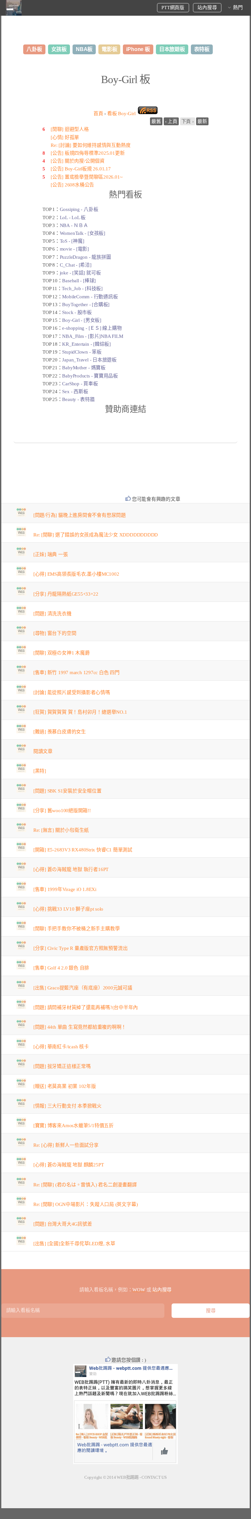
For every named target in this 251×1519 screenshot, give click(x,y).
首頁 (98, 113)
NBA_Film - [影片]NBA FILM (92, 336)
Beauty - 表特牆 (78, 399)
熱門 (238, 7)
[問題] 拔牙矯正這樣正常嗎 (62, 1066)
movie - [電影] (74, 249)
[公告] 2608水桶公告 (72, 184)
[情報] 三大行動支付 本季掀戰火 (67, 1106)
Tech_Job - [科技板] (82, 288)
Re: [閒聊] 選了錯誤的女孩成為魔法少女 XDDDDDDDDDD (95, 534)
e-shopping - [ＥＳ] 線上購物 (92, 328)
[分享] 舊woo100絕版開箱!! (62, 810)
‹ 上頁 (171, 121)
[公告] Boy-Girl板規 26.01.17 (81, 168)
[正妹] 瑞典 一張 (50, 554)
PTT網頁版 (172, 7)
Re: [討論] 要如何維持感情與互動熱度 (90, 145)
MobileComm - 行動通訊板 (90, 296)
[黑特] (39, 771)
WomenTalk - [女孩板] (82, 233)
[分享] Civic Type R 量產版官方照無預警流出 (80, 948)
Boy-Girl (121, 113)
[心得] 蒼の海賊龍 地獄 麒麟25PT (68, 1164)
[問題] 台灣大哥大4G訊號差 (62, 1224)
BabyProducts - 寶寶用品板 (90, 375)
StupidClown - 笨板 (81, 352)
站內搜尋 (207, 7)
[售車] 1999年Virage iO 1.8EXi (64, 889)
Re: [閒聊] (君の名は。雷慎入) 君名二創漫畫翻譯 (85, 1184)
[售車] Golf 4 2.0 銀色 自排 (61, 967)
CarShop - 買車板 (80, 383)
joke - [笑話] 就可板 (80, 272)
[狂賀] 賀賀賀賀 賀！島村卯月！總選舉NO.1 (80, 712)
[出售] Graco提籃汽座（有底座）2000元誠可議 (82, 987)
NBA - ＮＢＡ (74, 225)
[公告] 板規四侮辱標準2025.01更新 (88, 153)
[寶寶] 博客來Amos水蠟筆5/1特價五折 (73, 1125)
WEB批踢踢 (128, 1477)
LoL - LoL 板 (73, 217)
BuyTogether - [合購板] (85, 304)
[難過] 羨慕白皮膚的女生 (59, 731)
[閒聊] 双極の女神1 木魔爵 (61, 652)
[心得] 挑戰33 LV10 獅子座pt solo (68, 909)
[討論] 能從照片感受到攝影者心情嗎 (71, 692)
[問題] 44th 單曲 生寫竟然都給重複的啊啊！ (79, 1027)
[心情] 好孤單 (65, 137)
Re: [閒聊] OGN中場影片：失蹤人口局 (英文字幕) (85, 1204)
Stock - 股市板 (77, 312)
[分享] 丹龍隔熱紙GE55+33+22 (65, 594)
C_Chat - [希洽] (76, 265)
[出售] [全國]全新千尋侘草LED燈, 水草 (74, 1243)
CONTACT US (154, 1477)
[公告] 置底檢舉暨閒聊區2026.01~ (86, 177)
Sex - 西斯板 (75, 391)
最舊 (156, 121)
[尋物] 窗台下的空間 (54, 633)
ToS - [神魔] (72, 241)
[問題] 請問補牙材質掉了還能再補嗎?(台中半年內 (85, 1007)
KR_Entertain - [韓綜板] (86, 344)
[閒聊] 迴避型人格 (70, 129)
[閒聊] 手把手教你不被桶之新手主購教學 (76, 928)
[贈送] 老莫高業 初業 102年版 (64, 1086)
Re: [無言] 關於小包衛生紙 (61, 830)
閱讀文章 (43, 751)
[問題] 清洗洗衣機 (52, 613)
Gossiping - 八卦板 (79, 209)
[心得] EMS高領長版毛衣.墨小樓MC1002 (76, 574)
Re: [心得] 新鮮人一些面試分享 (66, 1145)
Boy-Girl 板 (125, 79)
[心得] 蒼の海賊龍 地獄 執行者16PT (71, 869)
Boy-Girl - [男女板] (81, 320)
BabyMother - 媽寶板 (83, 367)
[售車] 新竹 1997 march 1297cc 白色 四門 (76, 672)
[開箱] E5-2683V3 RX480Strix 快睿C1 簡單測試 (82, 849)
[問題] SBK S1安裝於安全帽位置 (67, 791)
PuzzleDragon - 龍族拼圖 (85, 257)
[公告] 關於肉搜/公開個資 (78, 161)
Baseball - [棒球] (79, 280)
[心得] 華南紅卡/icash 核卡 (61, 1046)
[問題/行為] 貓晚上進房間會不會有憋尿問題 (79, 515)
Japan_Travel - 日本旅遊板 (89, 359)
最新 (202, 121)
